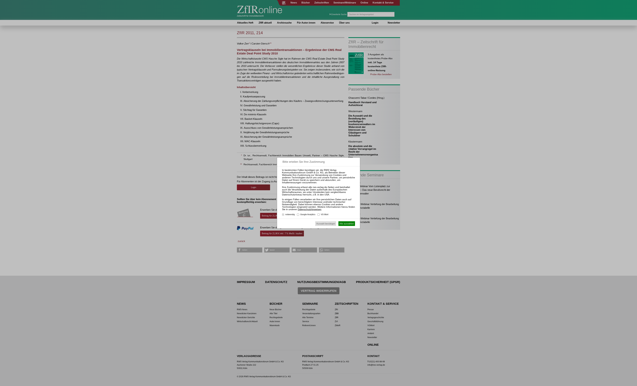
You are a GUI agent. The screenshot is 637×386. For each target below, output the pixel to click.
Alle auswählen (346, 223)
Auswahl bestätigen (325, 223)
